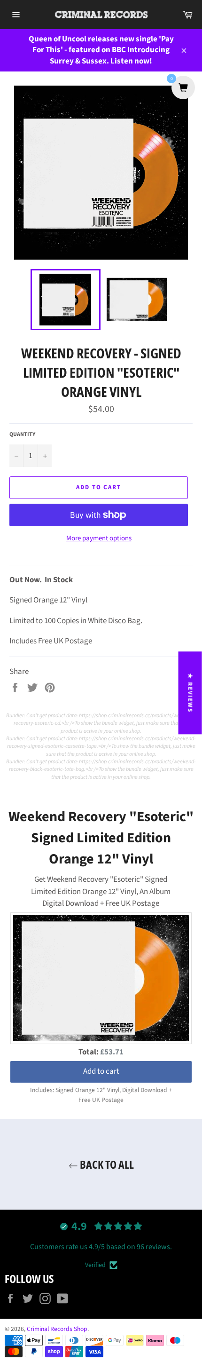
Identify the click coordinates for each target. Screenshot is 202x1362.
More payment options (99, 538)
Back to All (106, 1164)
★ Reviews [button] (190, 693)
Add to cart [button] (101, 1071)
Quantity (22, 434)
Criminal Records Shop (57, 1328)
